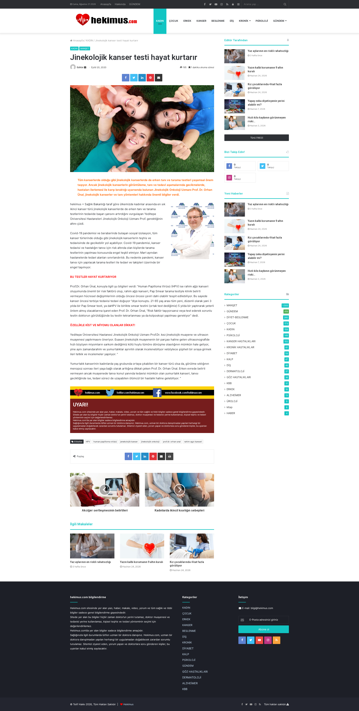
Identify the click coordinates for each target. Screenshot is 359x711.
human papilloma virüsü (105, 441)
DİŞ (232, 20)
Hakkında (120, 4)
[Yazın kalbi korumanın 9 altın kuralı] (142, 546)
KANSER (201, 20)
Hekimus (128, 704)
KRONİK (243, 20)
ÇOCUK (173, 20)
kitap (229, 407)
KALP (230, 359)
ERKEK (187, 20)
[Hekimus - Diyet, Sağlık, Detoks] (108, 20)
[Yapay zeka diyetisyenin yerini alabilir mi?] (234, 106)
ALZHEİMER (234, 395)
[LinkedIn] (142, 77)
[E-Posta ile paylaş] (158, 77)
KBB (229, 383)
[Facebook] (125, 77)
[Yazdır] (169, 456)
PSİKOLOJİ (262, 20)
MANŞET (84, 48)
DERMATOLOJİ (235, 371)
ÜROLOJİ (232, 401)
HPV (88, 441)
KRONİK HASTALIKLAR (240, 347)
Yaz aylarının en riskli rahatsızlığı (90, 561)
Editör (80, 67)
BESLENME (218, 20)
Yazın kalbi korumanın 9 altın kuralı (141, 561)
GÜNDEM (134, 4)
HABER (231, 413)
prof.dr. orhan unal (172, 441)
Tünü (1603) (256, 137)
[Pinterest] (150, 77)
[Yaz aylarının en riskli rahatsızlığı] (92, 546)
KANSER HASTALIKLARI (241, 341)
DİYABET (232, 353)
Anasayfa (105, 4)
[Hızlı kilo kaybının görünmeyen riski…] (234, 123)
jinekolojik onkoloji (150, 441)
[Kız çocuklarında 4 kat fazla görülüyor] (192, 546)
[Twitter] (134, 77)
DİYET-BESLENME (237, 317)
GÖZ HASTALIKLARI (239, 377)
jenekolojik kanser (129, 441)
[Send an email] (85, 67)
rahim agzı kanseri (193, 441)
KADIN (160, 20)
